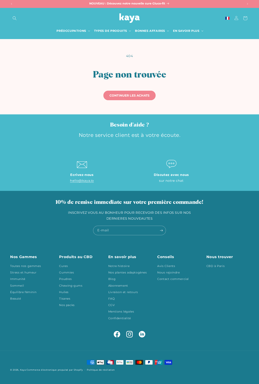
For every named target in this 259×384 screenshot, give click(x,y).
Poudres (65, 279)
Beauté (15, 298)
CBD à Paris (215, 266)
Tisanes (64, 298)
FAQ (111, 298)
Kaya (23, 369)
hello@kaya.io (82, 181)
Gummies (66, 272)
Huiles (64, 292)
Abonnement (118, 285)
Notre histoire (119, 266)
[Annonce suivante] (247, 4)
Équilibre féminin (23, 292)
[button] (14, 18)
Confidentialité (119, 318)
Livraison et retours (123, 292)
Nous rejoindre (168, 272)
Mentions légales (121, 311)
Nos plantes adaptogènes (127, 272)
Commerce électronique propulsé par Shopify (55, 369)
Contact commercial (173, 279)
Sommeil (17, 285)
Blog (112, 279)
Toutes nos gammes (25, 266)
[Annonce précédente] (11, 4)
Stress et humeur (23, 272)
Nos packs (66, 305)
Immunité (17, 279)
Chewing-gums (70, 285)
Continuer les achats (129, 95)
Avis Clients (166, 266)
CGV (111, 305)
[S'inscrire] (161, 230)
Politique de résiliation (101, 369)
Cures (63, 266)
